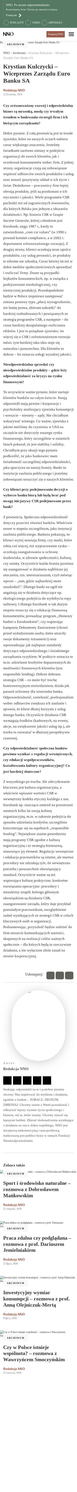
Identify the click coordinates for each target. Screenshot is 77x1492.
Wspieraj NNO (55, 34)
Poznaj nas (11, 15)
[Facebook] (50, 975)
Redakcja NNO (14, 90)
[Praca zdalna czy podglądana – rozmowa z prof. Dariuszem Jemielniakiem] (38, 1224)
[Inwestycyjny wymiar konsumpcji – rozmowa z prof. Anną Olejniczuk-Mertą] (38, 1279)
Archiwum (15, 44)
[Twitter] (60, 975)
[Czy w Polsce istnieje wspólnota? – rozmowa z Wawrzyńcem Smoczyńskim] (38, 1334)
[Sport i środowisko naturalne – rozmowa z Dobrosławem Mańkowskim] (38, 1172)
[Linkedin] (69, 975)
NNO (6, 53)
